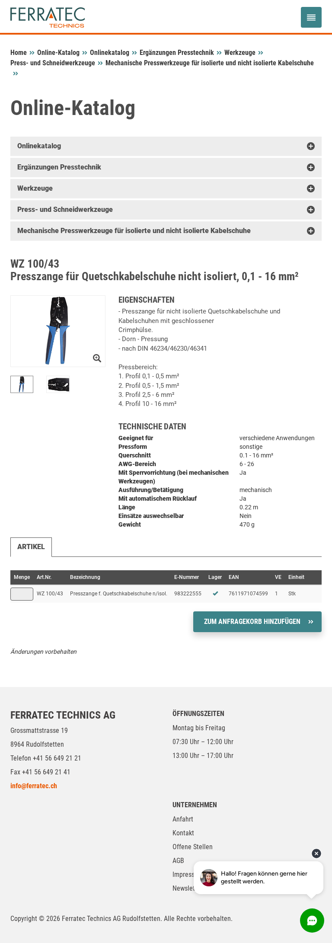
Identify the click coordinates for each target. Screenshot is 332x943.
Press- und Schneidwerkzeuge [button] (65, 209)
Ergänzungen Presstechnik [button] (59, 167)
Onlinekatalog (109, 52)
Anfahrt (182, 819)
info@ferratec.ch (33, 786)
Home (18, 52)
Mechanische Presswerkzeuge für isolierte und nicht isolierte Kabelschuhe (209, 63)
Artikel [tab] (31, 547)
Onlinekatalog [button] (39, 146)
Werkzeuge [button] (35, 188)
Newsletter (187, 888)
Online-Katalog (58, 52)
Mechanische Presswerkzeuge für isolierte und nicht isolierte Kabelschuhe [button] (134, 231)
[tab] (166, 146)
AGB (178, 861)
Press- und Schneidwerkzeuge (52, 63)
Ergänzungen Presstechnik (177, 52)
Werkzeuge (239, 52)
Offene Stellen (192, 847)
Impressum (187, 874)
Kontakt (183, 833)
